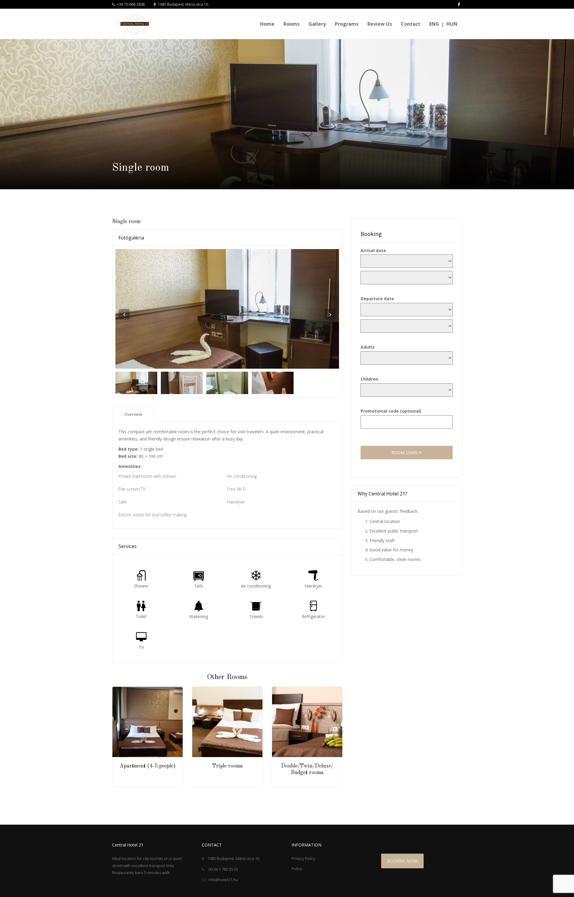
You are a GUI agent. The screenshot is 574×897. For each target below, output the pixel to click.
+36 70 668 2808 (130, 4)
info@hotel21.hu (223, 879)
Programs (346, 24)
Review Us (379, 24)
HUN (451, 24)
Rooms (291, 24)
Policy (296, 868)
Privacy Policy (303, 858)
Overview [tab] (133, 414)
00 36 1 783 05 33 (222, 869)
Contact (410, 24)
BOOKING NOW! (402, 861)
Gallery (317, 24)
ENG (434, 24)
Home (267, 24)
